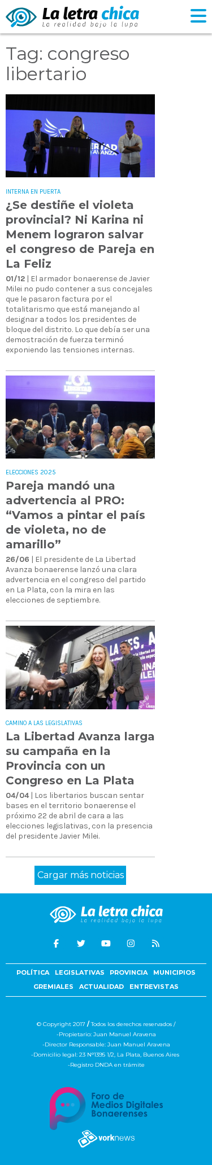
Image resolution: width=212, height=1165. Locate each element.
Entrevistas (154, 987)
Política (32, 972)
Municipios (174, 972)
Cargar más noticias (80, 875)
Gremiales (53, 987)
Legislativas (80, 972)
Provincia (129, 972)
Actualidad (101, 987)
